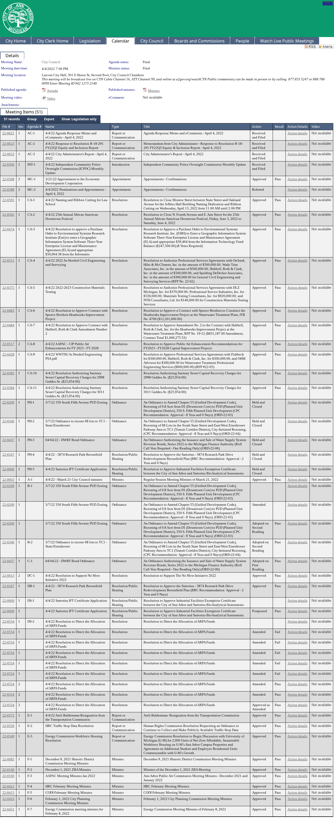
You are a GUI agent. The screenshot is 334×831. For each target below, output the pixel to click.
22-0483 (8, 310)
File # (6, 126)
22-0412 (8, 786)
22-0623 (8, 144)
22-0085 (8, 759)
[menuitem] (11, 119)
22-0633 (8, 154)
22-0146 (8, 770)
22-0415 (8, 792)
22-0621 (8, 133)
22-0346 (8, 421)
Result (279, 126)
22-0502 (8, 214)
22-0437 (8, 440)
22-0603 (8, 479)
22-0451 (8, 809)
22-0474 (8, 229)
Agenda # (34, 126)
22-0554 (8, 621)
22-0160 (8, 776)
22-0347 (8, 454)
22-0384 (8, 388)
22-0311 (8, 260)
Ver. (20, 126)
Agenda (52, 91)
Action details (297, 133)
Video (51, 98)
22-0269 (8, 402)
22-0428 (8, 354)
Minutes (154, 91)
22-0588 (8, 189)
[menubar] (50, 119)
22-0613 (8, 575)
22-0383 (8, 373)
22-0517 (8, 344)
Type (115, 126)
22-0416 (8, 799)
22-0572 (8, 715)
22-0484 (8, 325)
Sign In (328, 3)
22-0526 (8, 726)
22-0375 (8, 288)
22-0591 (8, 200)
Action (256, 126)
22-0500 (8, 164)
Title (147, 126)
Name (49, 126)
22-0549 (8, 736)
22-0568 (8, 179)
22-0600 (8, 469)
